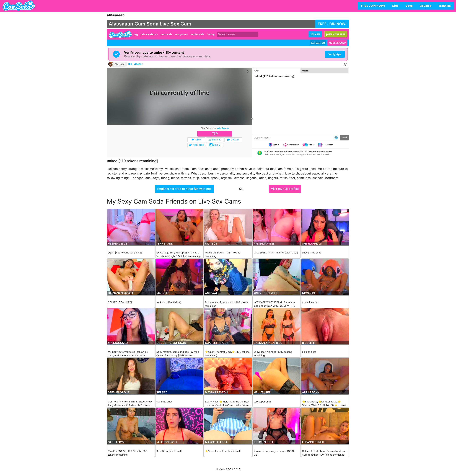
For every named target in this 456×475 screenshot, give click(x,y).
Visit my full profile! (285, 189)
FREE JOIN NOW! (373, 5)
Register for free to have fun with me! (184, 189)
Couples (425, 5)
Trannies (444, 5)
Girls (395, 5)
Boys (409, 5)
